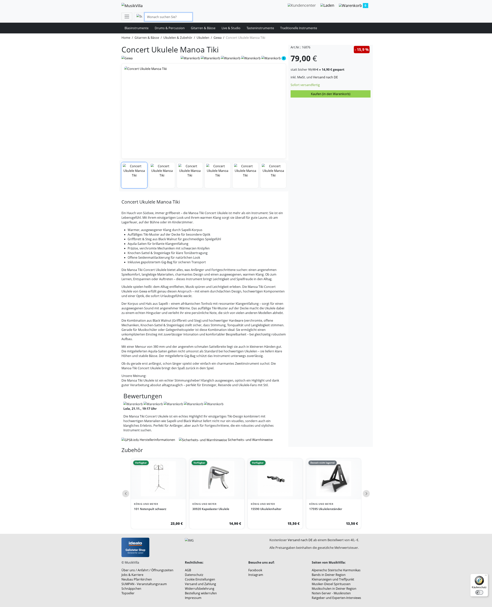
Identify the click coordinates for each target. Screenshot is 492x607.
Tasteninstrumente (260, 28)
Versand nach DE (325, 77)
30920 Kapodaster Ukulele (210, 509)
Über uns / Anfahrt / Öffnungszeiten (147, 570)
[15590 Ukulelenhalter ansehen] (275, 478)
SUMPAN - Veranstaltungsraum (144, 584)
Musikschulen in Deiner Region (334, 588)
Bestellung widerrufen (201, 593)
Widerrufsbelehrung (199, 588)
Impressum (193, 598)
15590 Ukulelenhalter (266, 509)
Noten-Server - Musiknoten (331, 593)
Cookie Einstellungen (200, 579)
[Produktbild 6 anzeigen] (273, 175)
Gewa (218, 38)
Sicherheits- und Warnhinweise (250, 440)
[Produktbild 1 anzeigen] (134, 175)
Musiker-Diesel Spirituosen (331, 584)
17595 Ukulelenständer (325, 509)
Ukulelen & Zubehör (177, 38)
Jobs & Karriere (132, 575)
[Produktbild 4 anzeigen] (217, 175)
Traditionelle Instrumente (298, 28)
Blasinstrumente (137, 28)
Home (125, 38)
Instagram (255, 575)
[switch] (479, 592)
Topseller (128, 593)
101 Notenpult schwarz (150, 509)
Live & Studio (231, 28)
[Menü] (486, 576)
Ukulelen (203, 38)
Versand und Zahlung (200, 584)
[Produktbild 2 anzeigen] (162, 175)
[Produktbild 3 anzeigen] (190, 175)
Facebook (255, 570)
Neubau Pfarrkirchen (136, 579)
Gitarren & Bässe (203, 28)
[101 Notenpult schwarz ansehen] (158, 478)
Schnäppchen (131, 588)
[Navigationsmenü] (126, 16)
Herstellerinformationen (157, 440)
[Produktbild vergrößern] (203, 111)
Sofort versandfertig (305, 85)
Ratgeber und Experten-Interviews (336, 598)
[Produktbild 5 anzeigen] (245, 175)
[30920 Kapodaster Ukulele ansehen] (216, 478)
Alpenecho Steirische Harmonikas (336, 570)
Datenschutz (194, 575)
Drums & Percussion (170, 28)
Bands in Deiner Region (329, 575)
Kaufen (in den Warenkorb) (330, 94)
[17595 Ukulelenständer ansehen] (333, 478)
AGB (188, 570)
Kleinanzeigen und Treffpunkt (333, 579)
